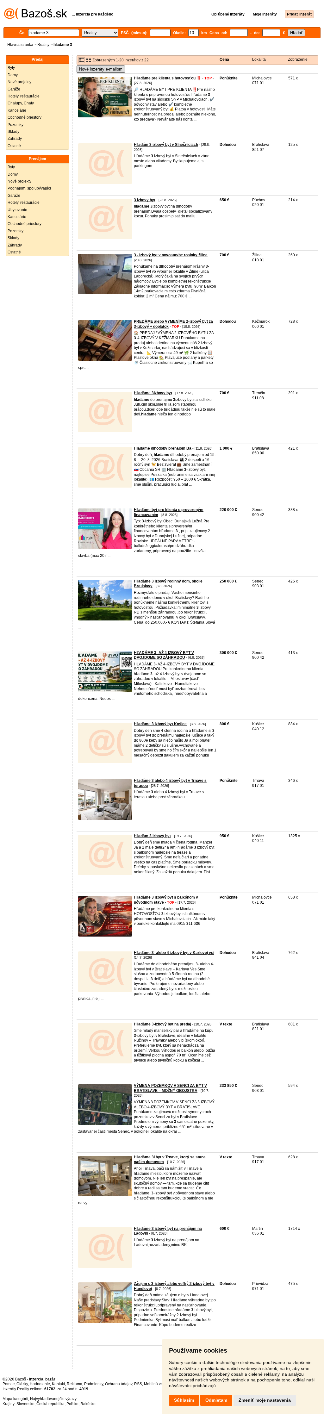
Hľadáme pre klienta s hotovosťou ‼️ (167, 78)
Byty (11, 67)
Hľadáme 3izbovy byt (153, 393)
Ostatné (14, 146)
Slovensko (25, 1404)
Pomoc (9, 1384)
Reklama (74, 1384)
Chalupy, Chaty (21, 103)
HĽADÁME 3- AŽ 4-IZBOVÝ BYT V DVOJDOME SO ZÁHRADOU (164, 655)
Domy (13, 75)
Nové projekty (19, 82)
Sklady (13, 131)
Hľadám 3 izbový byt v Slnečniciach (166, 144)
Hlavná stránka (20, 44)
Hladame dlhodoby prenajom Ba (162, 448)
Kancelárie (17, 110)
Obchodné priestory (24, 117)
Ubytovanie (17, 210)
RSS (138, 1384)
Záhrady (15, 138)
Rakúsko (88, 1404)
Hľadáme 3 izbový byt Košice (160, 724)
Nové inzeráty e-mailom (100, 69)
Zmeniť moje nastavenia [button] (265, 1400)
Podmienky (93, 1384)
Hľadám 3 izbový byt (152, 836)
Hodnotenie (40, 1384)
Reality (43, 44)
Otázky (22, 1384)
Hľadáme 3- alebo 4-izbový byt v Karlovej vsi (174, 952)
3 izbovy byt (144, 200)
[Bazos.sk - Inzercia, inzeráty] (35, 18)
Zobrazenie (298, 59)
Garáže (14, 89)
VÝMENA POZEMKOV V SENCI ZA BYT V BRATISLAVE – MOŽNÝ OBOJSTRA (170, 1088)
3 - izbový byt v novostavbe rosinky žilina (171, 255)
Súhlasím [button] (184, 1400)
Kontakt (58, 1384)
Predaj (37, 59)
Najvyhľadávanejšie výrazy (53, 1399)
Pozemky (15, 124)
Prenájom (37, 159)
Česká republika (50, 1404)
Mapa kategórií (15, 1399)
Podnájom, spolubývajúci (29, 188)
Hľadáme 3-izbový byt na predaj (162, 1024)
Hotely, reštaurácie (24, 96)
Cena (224, 59)
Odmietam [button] (216, 1400)
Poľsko (72, 1404)
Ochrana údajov (118, 1384)
